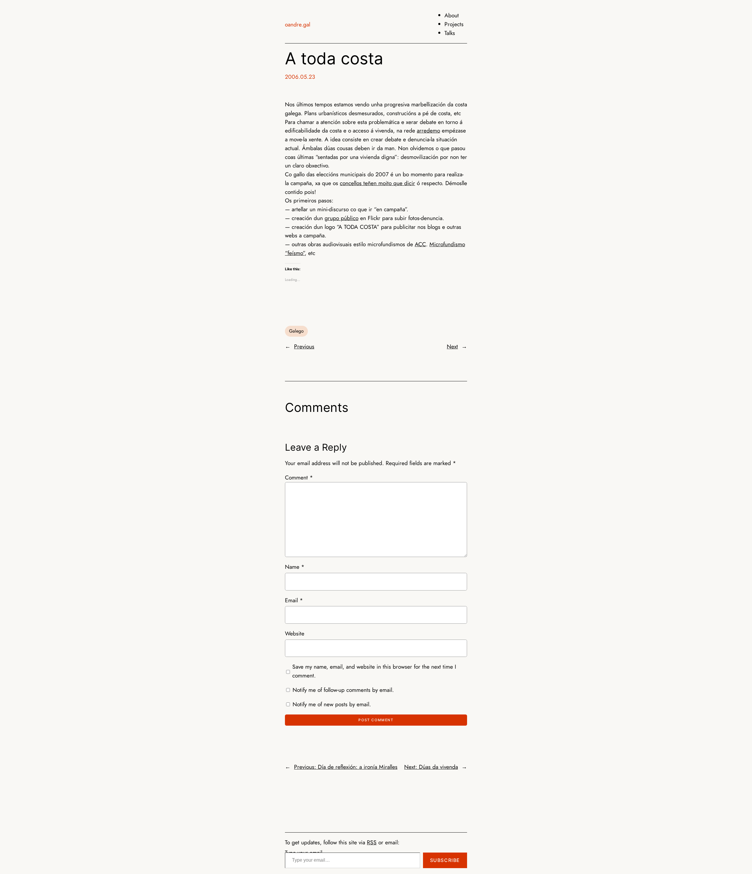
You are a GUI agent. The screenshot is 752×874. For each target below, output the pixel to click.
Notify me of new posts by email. (332, 704)
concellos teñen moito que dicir (377, 183)
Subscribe (445, 860)
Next (452, 346)
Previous (304, 346)
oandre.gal (297, 24)
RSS (372, 842)
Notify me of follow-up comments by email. (343, 690)
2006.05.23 (300, 77)
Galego (296, 331)
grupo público (341, 218)
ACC (420, 244)
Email (294, 600)
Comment (299, 477)
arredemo (428, 130)
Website (294, 633)
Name (294, 567)
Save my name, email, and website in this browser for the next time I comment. (374, 671)
